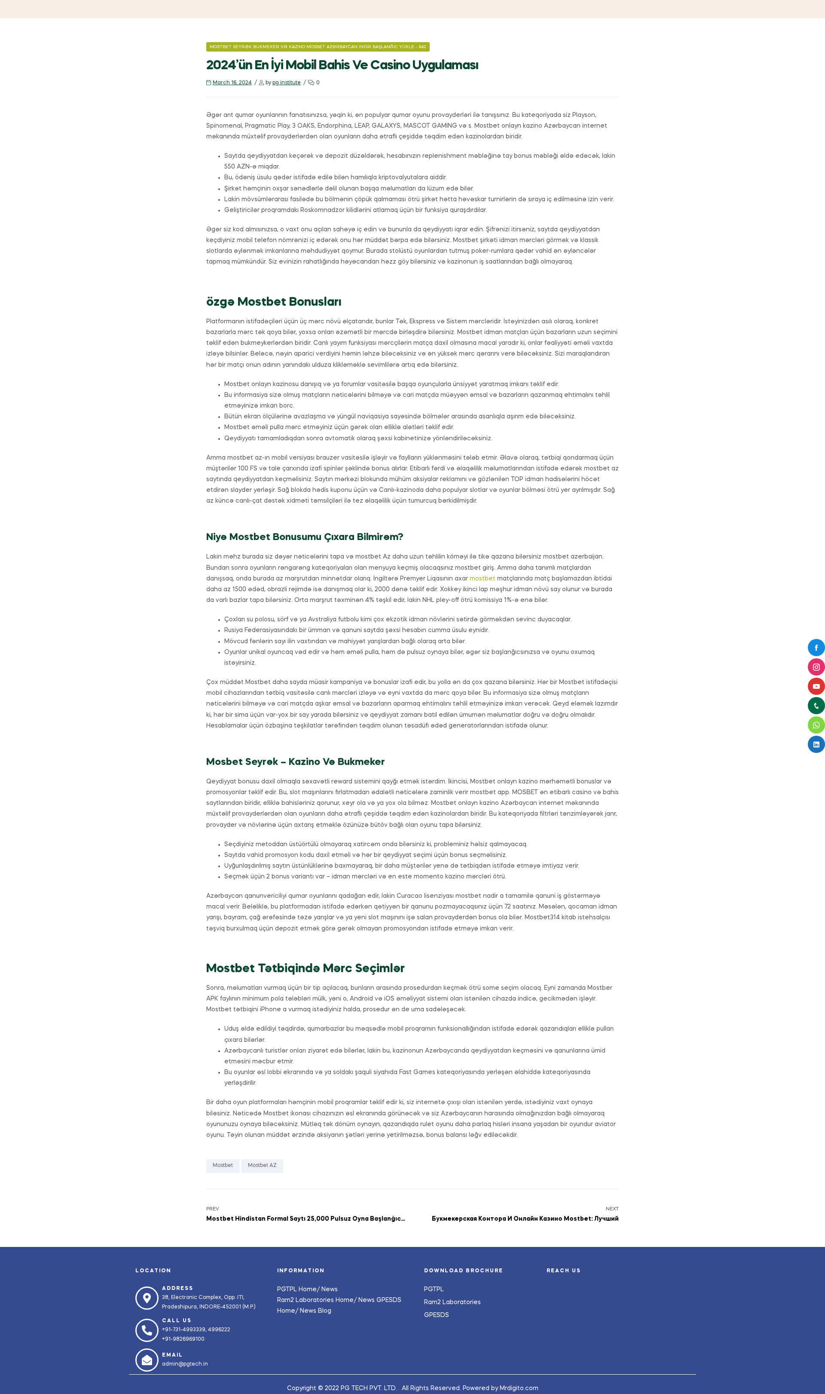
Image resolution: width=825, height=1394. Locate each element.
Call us (177, 1320)
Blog (324, 1311)
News (329, 1290)
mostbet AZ (262, 1165)
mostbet (482, 579)
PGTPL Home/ (299, 1290)
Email (172, 1355)
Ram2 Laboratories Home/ (317, 1300)
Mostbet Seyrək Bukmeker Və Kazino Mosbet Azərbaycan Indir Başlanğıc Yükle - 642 (318, 47)
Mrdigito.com (519, 1388)
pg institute (286, 83)
